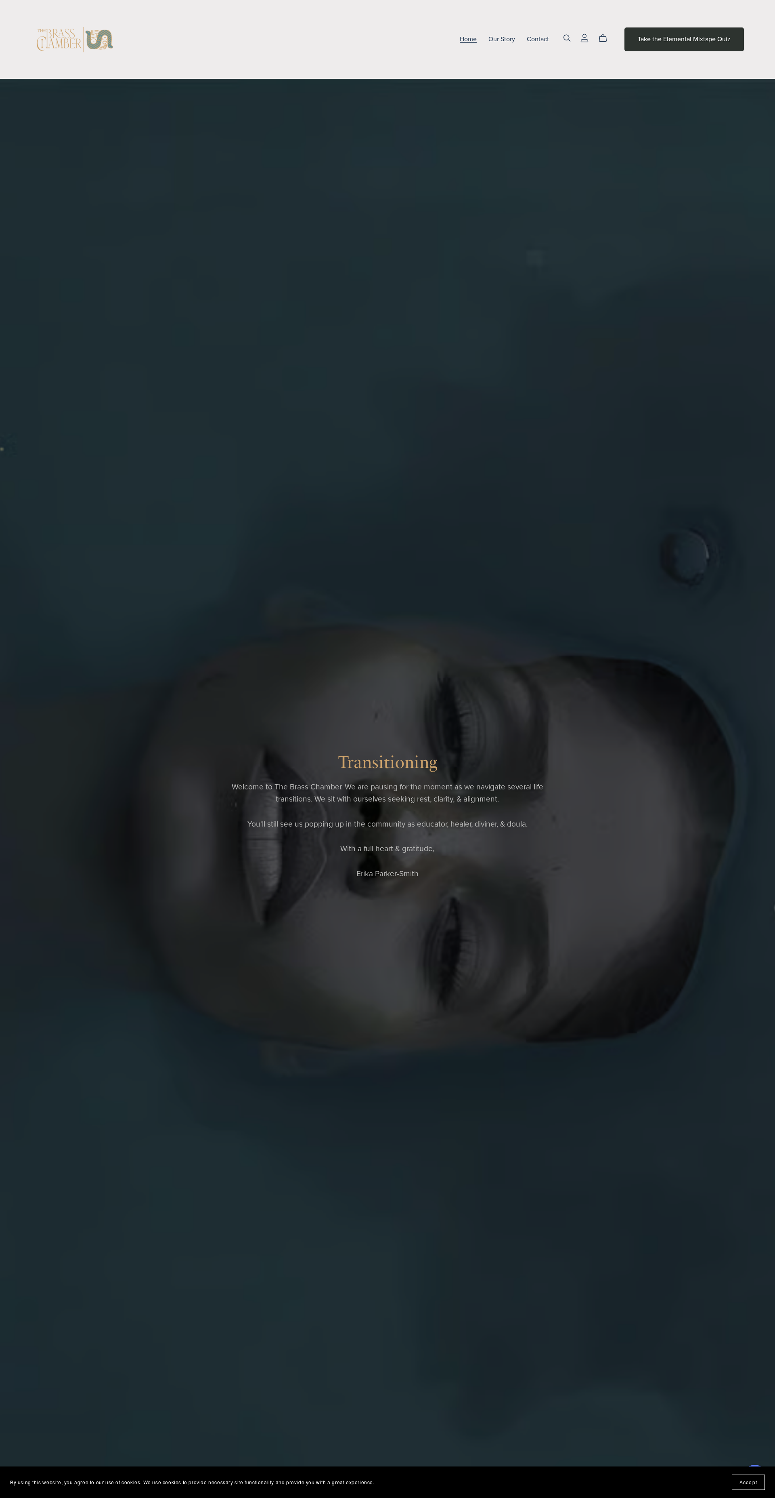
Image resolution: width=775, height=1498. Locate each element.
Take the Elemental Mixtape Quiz (684, 39)
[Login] (584, 38)
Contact (538, 39)
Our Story (501, 39)
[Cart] (606, 38)
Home (468, 39)
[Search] (567, 38)
